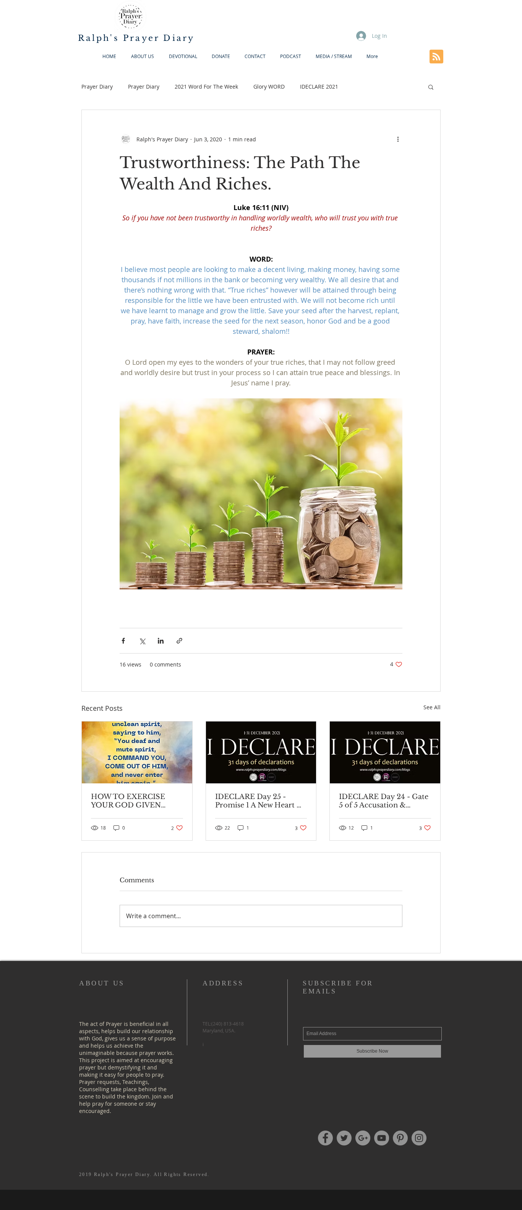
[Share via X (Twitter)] (142, 640)
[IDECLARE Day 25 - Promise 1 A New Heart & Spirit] (261, 752)
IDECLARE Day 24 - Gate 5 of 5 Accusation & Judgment (383, 801)
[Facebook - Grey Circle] (325, 1138)
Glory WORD (269, 86)
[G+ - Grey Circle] (362, 1138)
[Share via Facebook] (123, 640)
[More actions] (397, 139)
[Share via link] (179, 640)
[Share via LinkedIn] (160, 640)
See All (432, 707)
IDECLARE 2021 (319, 86)
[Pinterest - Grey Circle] (400, 1138)
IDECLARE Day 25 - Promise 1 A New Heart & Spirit (259, 801)
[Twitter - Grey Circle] (344, 1138)
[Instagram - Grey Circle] (419, 1138)
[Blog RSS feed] (436, 57)
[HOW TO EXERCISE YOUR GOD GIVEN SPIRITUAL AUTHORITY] (137, 752)
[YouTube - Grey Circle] (381, 1138)
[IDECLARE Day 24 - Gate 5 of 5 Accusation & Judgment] (385, 752)
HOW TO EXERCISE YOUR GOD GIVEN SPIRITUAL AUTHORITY (136, 801)
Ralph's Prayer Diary (136, 38)
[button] (430, 87)
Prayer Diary (97, 86)
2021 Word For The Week (206, 86)
